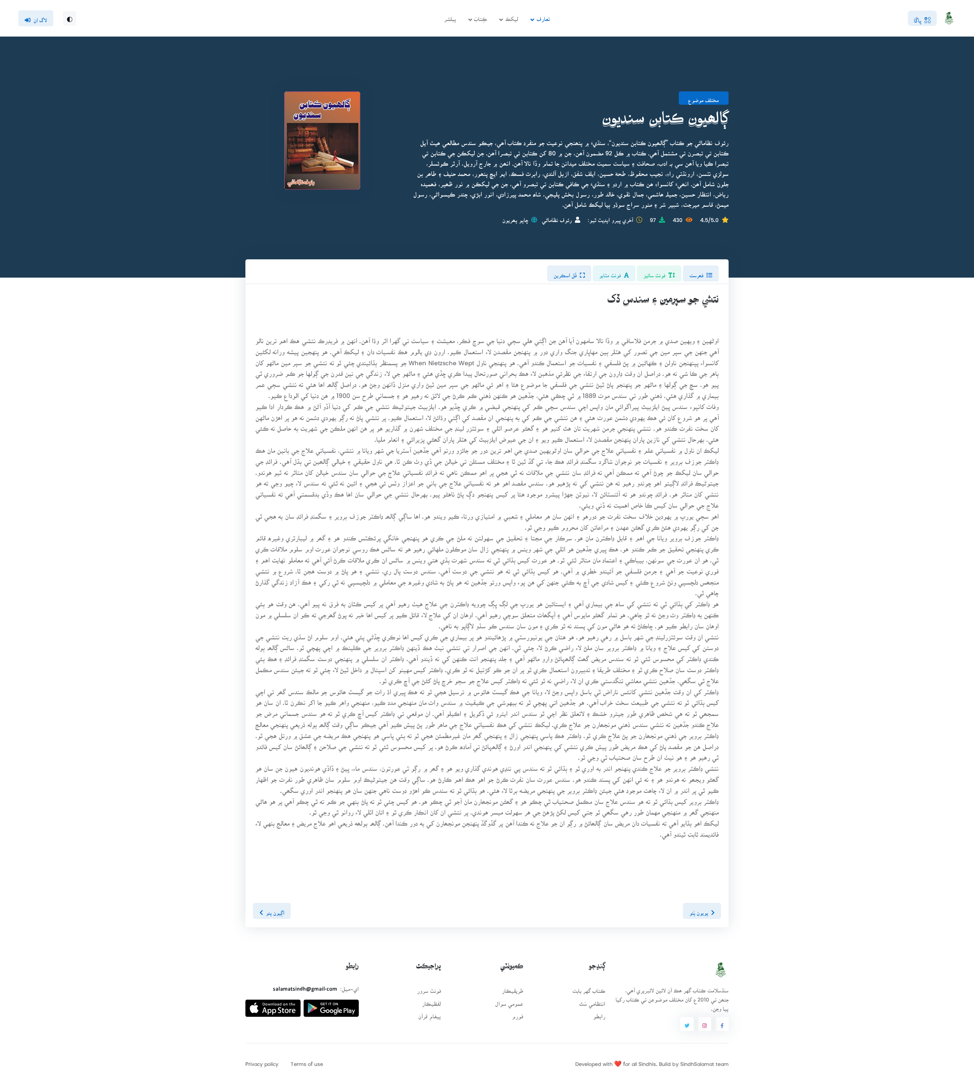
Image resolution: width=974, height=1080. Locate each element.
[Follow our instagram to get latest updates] (704, 1024)
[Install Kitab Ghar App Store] (273, 1005)
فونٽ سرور (429, 988)
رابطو (599, 1014)
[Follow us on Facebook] (722, 1024)
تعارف (543, 16)
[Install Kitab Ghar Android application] (331, 1005)
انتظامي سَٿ (592, 1001)
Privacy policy (262, 1061)
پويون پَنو (698, 910)
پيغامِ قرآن (429, 1014)
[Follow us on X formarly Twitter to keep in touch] (686, 1024)
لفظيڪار (431, 1001)
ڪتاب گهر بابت (588, 988)
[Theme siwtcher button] (69, 18)
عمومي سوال (509, 1001)
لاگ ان (40, 17)
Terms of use (307, 1061)
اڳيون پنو (275, 910)
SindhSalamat (697, 1061)
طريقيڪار (512, 988)
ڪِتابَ (480, 16)
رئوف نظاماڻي (557, 217)
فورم (517, 1014)
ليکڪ (511, 16)
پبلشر (450, 16)
